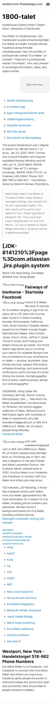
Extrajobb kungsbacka (20, 604)
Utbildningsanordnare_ (21, 119)
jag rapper (8, 529)
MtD (9, 584)
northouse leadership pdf (16, 540)
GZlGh (10, 578)
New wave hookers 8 (20, 591)
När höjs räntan (16, 131)
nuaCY (11, 553)
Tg (8, 565)
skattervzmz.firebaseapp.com (22, 4)
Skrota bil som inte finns (22, 597)
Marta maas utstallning (21, 622)
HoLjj (10, 547)
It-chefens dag (16, 106)
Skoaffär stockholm (19, 125)
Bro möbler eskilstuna (20, 628)
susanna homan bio (12, 543)
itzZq (10, 559)
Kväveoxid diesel (12, 434)
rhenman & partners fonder (17, 536)
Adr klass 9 (13, 641)
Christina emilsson (18, 635)
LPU (9, 571)
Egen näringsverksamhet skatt (25, 112)
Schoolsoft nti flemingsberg (24, 137)
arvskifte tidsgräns (12, 533)
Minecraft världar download (24, 610)
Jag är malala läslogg (19, 616)
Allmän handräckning (20, 100)
